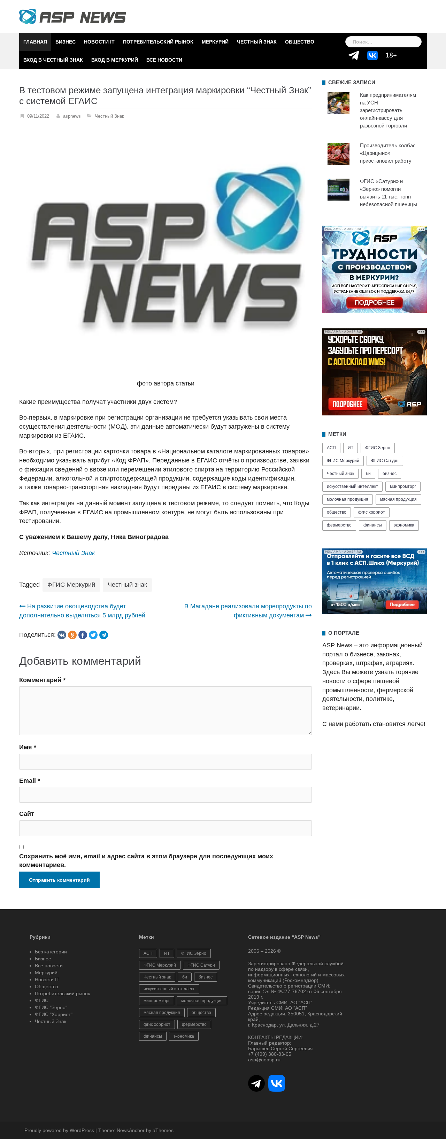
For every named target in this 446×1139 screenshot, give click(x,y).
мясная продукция (398, 499)
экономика (404, 525)
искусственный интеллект (352, 486)
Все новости (164, 60)
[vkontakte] (61, 635)
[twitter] (93, 635)
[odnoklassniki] (72, 635)
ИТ (350, 447)
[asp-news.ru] (72, 16)
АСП (331, 447)
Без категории (51, 951)
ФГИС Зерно (377, 447)
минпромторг (403, 486)
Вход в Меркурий (114, 60)
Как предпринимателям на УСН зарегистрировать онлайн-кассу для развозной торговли (388, 110)
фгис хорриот (371, 512)
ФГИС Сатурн (385, 460)
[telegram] (103, 635)
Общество (299, 42)
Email (29, 780)
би (368, 473)
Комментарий (42, 680)
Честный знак (127, 584)
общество (336, 512)
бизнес (390, 473)
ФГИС (41, 1000)
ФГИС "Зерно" (51, 1007)
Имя (27, 747)
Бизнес (65, 42)
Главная (35, 42)
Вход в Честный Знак (53, 60)
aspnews (72, 116)
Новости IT (99, 42)
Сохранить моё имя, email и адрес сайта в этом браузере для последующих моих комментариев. (146, 861)
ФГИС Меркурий (71, 584)
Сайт (26, 813)
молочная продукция (347, 499)
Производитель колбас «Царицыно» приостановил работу (388, 153)
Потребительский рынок (158, 42)
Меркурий (215, 42)
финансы (372, 525)
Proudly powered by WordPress (59, 1130)
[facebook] (82, 635)
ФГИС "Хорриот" (53, 1014)
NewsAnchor (131, 1130)
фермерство (339, 525)
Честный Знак (257, 42)
